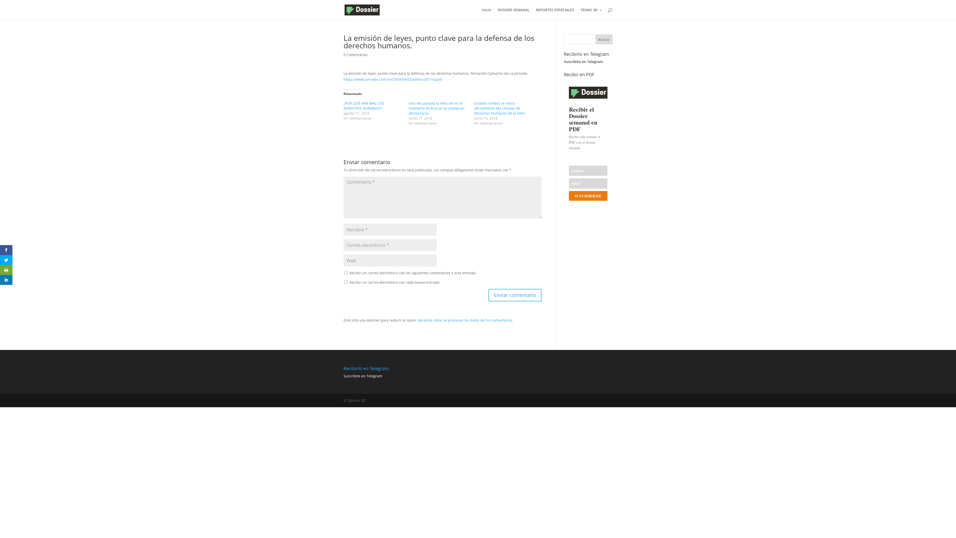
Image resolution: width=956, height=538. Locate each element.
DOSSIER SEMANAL (514, 10)
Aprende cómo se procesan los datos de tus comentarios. (465, 320)
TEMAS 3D (589, 10)
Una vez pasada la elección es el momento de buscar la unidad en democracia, (437, 108)
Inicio (486, 10)
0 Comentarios (356, 54)
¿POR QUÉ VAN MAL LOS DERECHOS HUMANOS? (364, 106)
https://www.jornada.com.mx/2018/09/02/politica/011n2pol (393, 79)
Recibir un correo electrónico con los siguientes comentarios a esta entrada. (413, 272)
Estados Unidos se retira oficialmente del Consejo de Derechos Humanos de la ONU (499, 108)
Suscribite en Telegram (363, 376)
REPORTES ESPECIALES (555, 10)
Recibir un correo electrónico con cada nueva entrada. (395, 282)
